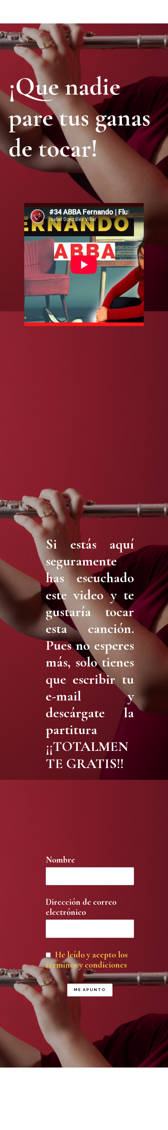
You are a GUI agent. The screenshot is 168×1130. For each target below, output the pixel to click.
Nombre (60, 860)
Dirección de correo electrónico (81, 907)
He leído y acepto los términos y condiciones (87, 960)
